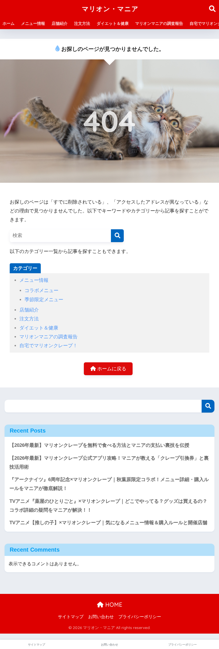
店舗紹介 (60, 23)
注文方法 (82, 23)
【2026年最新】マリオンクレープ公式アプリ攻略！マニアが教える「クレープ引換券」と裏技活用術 (109, 462)
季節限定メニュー (44, 299)
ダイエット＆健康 (113, 23)
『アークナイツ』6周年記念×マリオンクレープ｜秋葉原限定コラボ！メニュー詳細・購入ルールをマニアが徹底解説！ (109, 484)
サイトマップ (71, 616)
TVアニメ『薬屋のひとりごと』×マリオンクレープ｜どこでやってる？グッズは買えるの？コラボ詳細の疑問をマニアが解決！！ (108, 506)
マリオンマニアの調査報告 (159, 23)
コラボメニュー (41, 290)
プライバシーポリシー (139, 616)
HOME (113, 604)
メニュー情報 (33, 23)
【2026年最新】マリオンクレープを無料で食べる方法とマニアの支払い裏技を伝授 (99, 445)
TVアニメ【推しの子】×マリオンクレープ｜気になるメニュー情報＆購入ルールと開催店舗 (108, 522)
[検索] (117, 235)
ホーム (9, 23)
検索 (208, 406)
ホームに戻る (111, 368)
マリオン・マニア (110, 9)
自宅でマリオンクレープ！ (48, 345)
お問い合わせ (101, 616)
